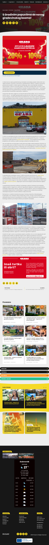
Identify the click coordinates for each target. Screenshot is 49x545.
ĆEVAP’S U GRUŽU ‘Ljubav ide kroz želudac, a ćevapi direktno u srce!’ (35, 339)
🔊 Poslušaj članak (9, 72)
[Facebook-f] (18, 534)
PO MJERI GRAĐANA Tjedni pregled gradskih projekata (12, 318)
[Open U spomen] (14, 2)
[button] (4, 23)
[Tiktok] (23, 534)
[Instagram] (20, 534)
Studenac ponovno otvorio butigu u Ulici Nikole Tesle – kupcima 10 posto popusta (35, 319)
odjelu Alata (40, 175)
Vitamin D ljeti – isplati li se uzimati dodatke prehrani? (13, 358)
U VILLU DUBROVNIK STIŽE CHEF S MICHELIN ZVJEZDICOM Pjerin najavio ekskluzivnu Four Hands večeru (35, 404)
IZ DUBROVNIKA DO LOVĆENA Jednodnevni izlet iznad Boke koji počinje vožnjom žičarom (35, 359)
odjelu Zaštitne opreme (10, 181)
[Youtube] (26, 534)
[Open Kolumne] (48, 2)
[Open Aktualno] (6, 2)
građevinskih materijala (23, 139)
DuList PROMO (17, 10)
